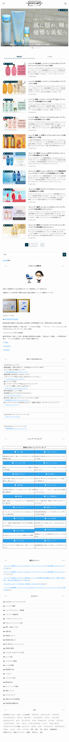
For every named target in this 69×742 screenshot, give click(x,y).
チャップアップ (26, 720)
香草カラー (35, 732)
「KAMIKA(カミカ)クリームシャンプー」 (17, 400)
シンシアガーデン (38, 717)
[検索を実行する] (64, 254)
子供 (41, 729)
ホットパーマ (25, 726)
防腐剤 (28, 732)
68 (42, 244)
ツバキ (34, 720)
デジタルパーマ (42, 720)
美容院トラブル (8, 732)
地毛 (32, 729)
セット (18, 720)
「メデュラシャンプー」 (12, 405)
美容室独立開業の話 (11, 703)
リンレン (12, 729)
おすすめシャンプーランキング (15, 602)
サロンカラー (27, 717)
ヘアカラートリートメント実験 (12, 726)
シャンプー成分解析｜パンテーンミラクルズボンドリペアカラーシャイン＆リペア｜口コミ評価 (34, 587)
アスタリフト (35, 714)
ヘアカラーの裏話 (11, 661)
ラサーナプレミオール (12, 416)
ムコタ (40, 726)
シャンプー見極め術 (11, 614)
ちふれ (18, 714)
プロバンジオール (54, 723)
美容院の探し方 (10, 640)
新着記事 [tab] (19, 56)
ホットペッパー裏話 (11, 686)
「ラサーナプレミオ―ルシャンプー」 (16, 388)
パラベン (24, 723)
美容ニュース (9, 690)
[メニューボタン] (3, 3)
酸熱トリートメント (19, 732)
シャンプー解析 (10, 606)
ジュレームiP (55, 717)
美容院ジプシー (10, 635)
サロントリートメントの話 (14, 623)
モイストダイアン (60, 726)
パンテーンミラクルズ (34, 723)
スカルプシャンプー (9, 720)
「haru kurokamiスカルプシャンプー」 (16, 372)
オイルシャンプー (45, 714)
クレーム (19, 717)
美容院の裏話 (9, 648)
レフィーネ (26, 729)
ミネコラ (33, 726)
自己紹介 (7, 350)
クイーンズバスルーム (9, 717)
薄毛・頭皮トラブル (11, 627)
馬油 (41, 732)
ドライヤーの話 (10, 678)
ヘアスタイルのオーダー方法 (14, 652)
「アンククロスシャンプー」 (13, 395)
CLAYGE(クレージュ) (9, 714)
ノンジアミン (59, 720)
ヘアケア (8, 673)
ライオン (6, 729)
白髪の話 (8, 631)
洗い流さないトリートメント (14, 644)
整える (46, 729)
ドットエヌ (51, 720)
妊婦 (36, 729)
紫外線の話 (8, 682)
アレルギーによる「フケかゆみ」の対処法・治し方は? (21, 584)
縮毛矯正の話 (9, 669)
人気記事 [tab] (49, 56)
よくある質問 (26, 714)
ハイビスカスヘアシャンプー (14, 379)
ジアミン (47, 717)
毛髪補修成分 (53, 729)
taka (6, 568)
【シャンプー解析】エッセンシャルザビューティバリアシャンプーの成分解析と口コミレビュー (34, 566)
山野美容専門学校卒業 (11, 319)
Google (5, 260)
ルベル (19, 729)
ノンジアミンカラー (9, 723)
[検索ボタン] (65, 3)
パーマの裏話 (9, 665)
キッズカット (55, 714)
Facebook (7, 346)
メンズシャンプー (48, 726)
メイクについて (10, 695)
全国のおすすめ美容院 (12, 699)
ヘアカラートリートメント (14, 618)
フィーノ (44, 723)
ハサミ (18, 723)
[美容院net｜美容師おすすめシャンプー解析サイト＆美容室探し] (34, 3)
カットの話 (8, 657)
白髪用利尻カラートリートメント (16, 428)
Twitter (6, 342)
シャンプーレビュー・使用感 (14, 610)
